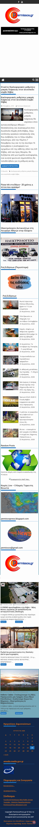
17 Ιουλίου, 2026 (7, 605)
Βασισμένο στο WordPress (14, 821)
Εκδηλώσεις (19, 622)
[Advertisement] (19, 56)
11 (10, 744)
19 (14, 748)
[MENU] (36, 79)
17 (6, 748)
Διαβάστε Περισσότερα (10, 166)
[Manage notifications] (34, 822)
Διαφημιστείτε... (10, 791)
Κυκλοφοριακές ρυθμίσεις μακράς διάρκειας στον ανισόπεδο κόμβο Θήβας (17, 99)
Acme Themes (27, 823)
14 (23, 744)
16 (32, 744)
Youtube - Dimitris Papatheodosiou (17, 802)
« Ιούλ (6, 755)
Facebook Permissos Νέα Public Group (18, 800)
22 (28, 748)
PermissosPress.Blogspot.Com (15, 805)
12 (14, 744)
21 (23, 748)
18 (10, 748)
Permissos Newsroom (23, 106)
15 (28, 744)
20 (19, 748)
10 (6, 744)
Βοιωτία (5, 171)
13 (19, 744)
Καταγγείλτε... (9, 786)
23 (32, 748)
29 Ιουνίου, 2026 (7, 692)
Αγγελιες (3, 622)
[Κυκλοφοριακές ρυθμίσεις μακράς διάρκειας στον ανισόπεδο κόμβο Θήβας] (12, 109)
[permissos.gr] (3, 79)
